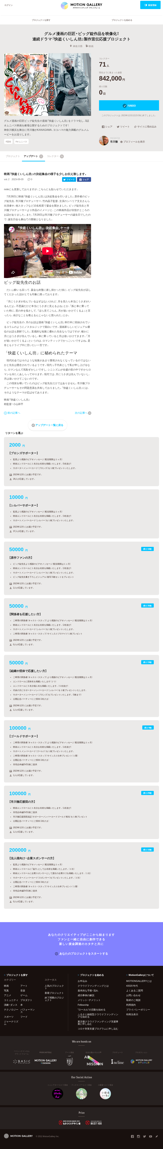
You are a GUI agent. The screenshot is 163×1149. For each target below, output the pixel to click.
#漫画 (8, 141)
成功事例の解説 (86, 995)
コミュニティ (11, 1000)
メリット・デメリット (89, 1000)
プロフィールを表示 (134, 141)
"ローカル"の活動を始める (92, 1009)
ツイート (125, 126)
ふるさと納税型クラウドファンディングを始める (98, 1015)
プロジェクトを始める (122, 19)
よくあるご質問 (134, 990)
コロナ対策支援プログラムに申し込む (98, 1028)
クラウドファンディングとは (93, 985)
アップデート (33, 156)
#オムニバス (21, 141)
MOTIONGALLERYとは (139, 981)
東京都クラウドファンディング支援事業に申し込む (98, 1023)
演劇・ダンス (10, 1004)
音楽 (22, 990)
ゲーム (24, 995)
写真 (6, 990)
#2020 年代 (132, 985)
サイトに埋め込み (146, 126)
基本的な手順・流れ (88, 990)
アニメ (7, 995)
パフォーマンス (27, 1011)
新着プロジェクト (54, 993)
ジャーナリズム (11, 1023)
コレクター (55, 156)
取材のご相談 (133, 1000)
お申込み (82, 981)
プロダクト (26, 1000)
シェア (108, 126)
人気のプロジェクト (54, 987)
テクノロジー (11, 1009)
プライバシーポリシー (138, 1009)
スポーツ (9, 1016)
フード (24, 1016)
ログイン (8, 5)
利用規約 (131, 1004)
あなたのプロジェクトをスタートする (83, 953)
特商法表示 (132, 1014)
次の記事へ (81, 413)
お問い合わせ (133, 995)
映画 (91, 46)
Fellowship (83, 1004)
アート (24, 985)
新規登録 (152, 5)
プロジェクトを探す (41, 19)
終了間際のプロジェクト (54, 999)
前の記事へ (13, 413)
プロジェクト (13, 156)
